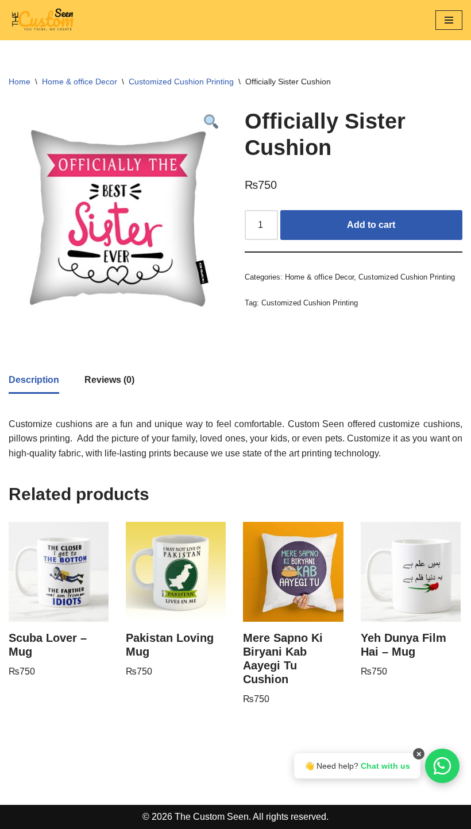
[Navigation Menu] (448, 20)
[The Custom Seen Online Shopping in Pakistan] (43, 20)
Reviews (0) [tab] (109, 380)
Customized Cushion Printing (181, 81)
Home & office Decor (79, 81)
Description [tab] (34, 380)
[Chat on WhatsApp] (442, 766)
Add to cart (371, 225)
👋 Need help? (357, 765)
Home (19, 81)
